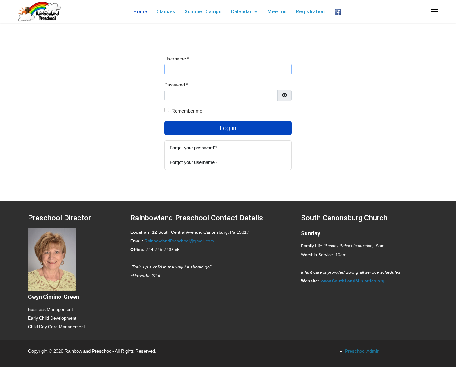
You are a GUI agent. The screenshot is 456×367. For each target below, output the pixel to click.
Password (176, 84)
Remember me (187, 110)
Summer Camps (203, 12)
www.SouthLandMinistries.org (353, 280)
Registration (310, 12)
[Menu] (434, 11)
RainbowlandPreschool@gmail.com (179, 240)
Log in (228, 128)
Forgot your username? (193, 162)
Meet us (277, 12)
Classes (165, 12)
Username (176, 58)
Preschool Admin (362, 351)
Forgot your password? (193, 147)
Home (140, 12)
